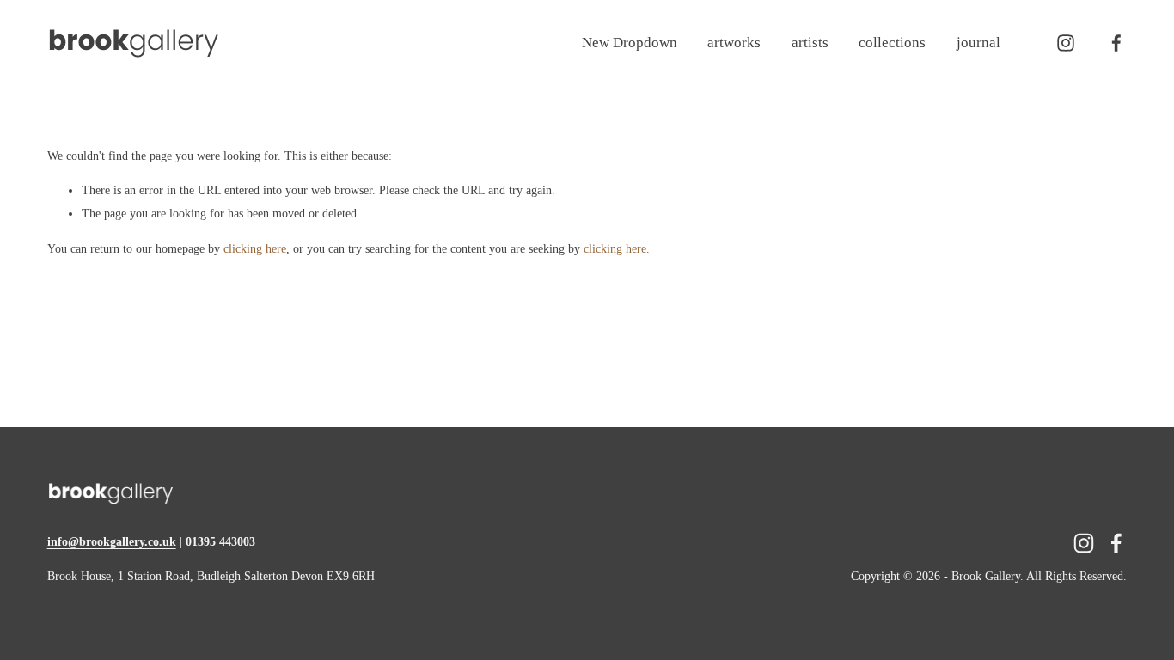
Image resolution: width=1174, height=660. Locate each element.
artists (810, 42)
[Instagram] (1065, 43)
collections (892, 42)
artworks (734, 42)
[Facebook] (1116, 43)
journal (978, 42)
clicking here (254, 248)
